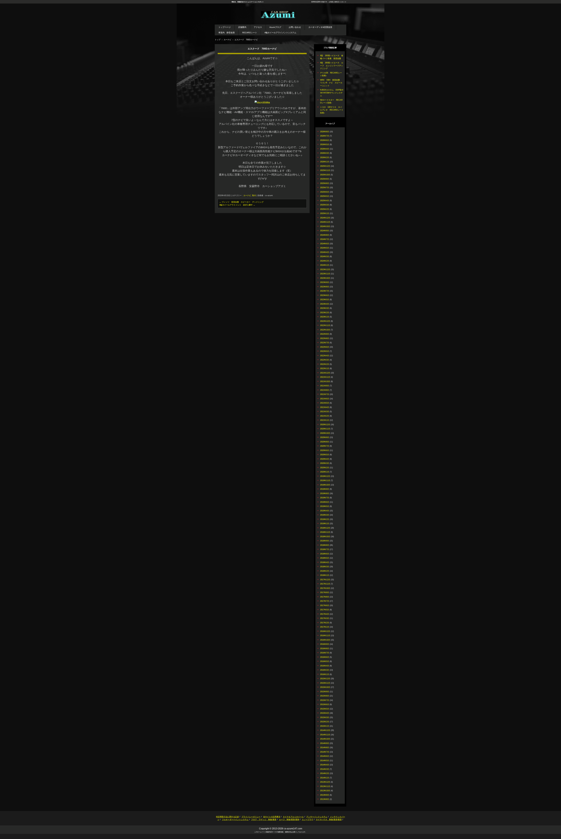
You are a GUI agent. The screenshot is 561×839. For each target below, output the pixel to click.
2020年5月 (324, 455)
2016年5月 (324, 661)
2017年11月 (325, 584)
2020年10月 (325, 433)
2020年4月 (324, 459)
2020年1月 (324, 472)
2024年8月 (324, 235)
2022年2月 (324, 364)
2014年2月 (324, 773)
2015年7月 (324, 700)
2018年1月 (324, 575)
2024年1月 (324, 265)
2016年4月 (324, 666)
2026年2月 (324, 157)
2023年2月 (324, 312)
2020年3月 (324, 463)
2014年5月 (324, 760)
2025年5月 (324, 196)
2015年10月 (325, 687)
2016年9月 (324, 644)
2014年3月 (324, 769)
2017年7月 (324, 601)
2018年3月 (324, 567)
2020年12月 (325, 424)
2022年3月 (324, 360)
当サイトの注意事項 (271, 817)
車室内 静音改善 (226, 32)
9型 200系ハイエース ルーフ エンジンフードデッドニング (331, 66)
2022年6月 (324, 347)
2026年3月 (324, 153)
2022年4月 (324, 356)
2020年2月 (324, 468)
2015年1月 (324, 726)
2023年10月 (325, 278)
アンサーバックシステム (316, 817)
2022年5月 (324, 351)
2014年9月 (324, 743)
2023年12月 (325, 269)
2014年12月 (325, 730)
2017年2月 (324, 623)
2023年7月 (324, 291)
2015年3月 (324, 717)
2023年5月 (324, 299)
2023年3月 (324, 308)
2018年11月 (325, 532)
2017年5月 (324, 610)
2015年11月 (325, 683)
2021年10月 (325, 381)
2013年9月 (324, 795)
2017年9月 (324, 592)
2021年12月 (325, 373)
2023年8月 (324, 287)
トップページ (224, 27)
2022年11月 (325, 325)
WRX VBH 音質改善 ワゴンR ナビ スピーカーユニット (331, 83)
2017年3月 (324, 618)
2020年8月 (324, 442)
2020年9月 (324, 437)
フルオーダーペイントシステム (235, 819)
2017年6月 (324, 605)
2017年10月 (325, 588)
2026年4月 (324, 149)
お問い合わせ (295, 27)
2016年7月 (324, 653)
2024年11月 (325, 222)
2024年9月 (324, 231)
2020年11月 (325, 429)
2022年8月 (324, 338)
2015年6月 (324, 704)
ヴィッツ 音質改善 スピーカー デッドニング (241, 202)
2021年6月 (324, 399)
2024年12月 (325, 218)
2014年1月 (324, 778)
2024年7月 (324, 239)
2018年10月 (325, 536)
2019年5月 (324, 506)
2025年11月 (325, 170)
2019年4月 (324, 511)
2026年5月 (324, 144)
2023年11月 (325, 274)
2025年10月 (325, 175)
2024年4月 (324, 252)
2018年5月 (324, 558)
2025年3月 (324, 205)
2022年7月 (324, 343)
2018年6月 (324, 554)
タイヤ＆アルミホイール (293, 817)
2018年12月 (325, 528)
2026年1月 (324, 162)
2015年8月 (324, 696)
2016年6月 (324, 657)
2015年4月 (324, 713)
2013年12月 (325, 782)
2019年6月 (324, 502)
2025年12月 (325, 166)
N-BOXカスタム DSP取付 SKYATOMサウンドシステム (332, 93)
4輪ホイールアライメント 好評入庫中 (237, 205)
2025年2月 (324, 209)
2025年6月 (324, 192)
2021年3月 (324, 411)
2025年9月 (324, 179)
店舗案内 (242, 27)
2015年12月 (325, 679)
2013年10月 (325, 791)
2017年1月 (324, 627)
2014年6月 (324, 756)
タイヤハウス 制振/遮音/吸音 (329, 819)
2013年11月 (325, 786)
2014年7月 (324, 752)
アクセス (258, 27)
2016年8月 (324, 648)
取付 (254, 195)
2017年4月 (324, 614)
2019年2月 (324, 519)
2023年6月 (324, 295)
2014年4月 (324, 765)
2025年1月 (324, 213)
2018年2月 (324, 571)
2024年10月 (325, 226)
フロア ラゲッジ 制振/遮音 (263, 819)
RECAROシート (249, 32)
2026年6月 (324, 140)
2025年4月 (324, 200)
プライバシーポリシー (250, 817)
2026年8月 (324, 132)
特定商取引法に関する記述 (227, 817)
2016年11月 (325, 635)
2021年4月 (324, 407)
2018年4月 (324, 562)
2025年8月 (324, 183)
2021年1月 (324, 420)
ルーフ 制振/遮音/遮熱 (289, 819)
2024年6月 (324, 244)
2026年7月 (324, 136)
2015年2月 (324, 722)
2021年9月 (324, 386)
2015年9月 (324, 692)
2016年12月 (325, 631)
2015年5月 (324, 709)
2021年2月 (324, 416)
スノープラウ (307, 819)
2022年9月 (324, 334)
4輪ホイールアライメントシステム (280, 32)
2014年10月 (325, 739)
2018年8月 (324, 545)
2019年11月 (325, 480)
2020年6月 (324, 450)
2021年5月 (324, 403)
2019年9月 (324, 489)
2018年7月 (324, 549)
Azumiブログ (275, 27)
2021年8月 (324, 390)
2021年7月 (324, 394)
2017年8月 (324, 597)
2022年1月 (324, 368)
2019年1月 (324, 523)
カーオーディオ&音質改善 (320, 27)
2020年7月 (324, 446)
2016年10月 (325, 640)
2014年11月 (325, 735)
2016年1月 (324, 674)
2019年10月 (325, 485)
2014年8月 (324, 747)
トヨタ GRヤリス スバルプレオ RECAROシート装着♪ (331, 110)
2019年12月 (325, 476)
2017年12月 (325, 580)
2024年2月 (324, 261)
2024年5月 (324, 248)
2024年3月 (324, 256)
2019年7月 (324, 498)
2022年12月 (325, 321)
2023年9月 (324, 282)
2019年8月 (324, 493)
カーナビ (247, 195)
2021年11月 (325, 377)
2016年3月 (324, 670)
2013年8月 (324, 799)
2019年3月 (324, 515)
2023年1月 (324, 317)
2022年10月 (325, 330)
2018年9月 (324, 541)
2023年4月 (324, 304)
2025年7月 (324, 187)
